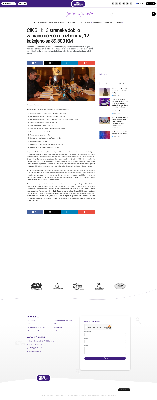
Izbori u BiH (71, 22)
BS (139, 3)
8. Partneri (56, 331)
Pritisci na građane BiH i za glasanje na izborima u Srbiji (120, 91)
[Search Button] (154, 14)
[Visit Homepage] (78, 4)
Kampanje (97, 22)
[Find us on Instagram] (120, 3)
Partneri (119, 22)
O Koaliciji (42, 22)
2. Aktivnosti (31, 324)
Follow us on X (103, 74)
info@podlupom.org (36, 351)
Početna (35, 22)
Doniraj (22, 4)
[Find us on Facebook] (113, 3)
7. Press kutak (57, 327)
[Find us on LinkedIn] (127, 3)
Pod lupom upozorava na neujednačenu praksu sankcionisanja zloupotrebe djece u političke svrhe (120, 121)
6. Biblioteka (57, 324)
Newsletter (9, 4)
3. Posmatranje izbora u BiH (36, 327)
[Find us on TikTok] (131, 3)
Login (151, 4)
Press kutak (108, 22)
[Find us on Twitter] (116, 3)
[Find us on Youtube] (123, 3)
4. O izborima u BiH (33, 331)
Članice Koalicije (84, 22)
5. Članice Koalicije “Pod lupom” (63, 320)
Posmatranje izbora (56, 22)
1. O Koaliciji (31, 320)
